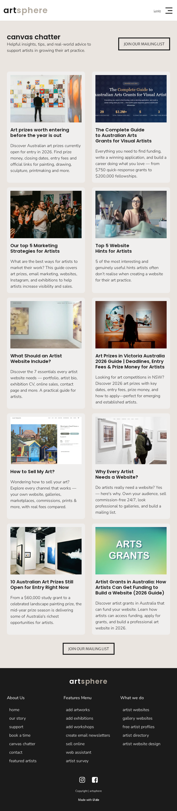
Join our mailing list (144, 44)
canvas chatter (22, 744)
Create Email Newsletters (88, 735)
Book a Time (19, 735)
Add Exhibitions (79, 718)
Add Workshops (80, 727)
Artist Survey (77, 761)
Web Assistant (78, 752)
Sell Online (75, 744)
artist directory (136, 735)
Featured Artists (23, 761)
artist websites (136, 710)
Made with (88, 800)
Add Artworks (78, 710)
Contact (15, 752)
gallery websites (138, 718)
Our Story (17, 718)
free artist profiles (139, 727)
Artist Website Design (141, 744)
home (14, 710)
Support (16, 727)
